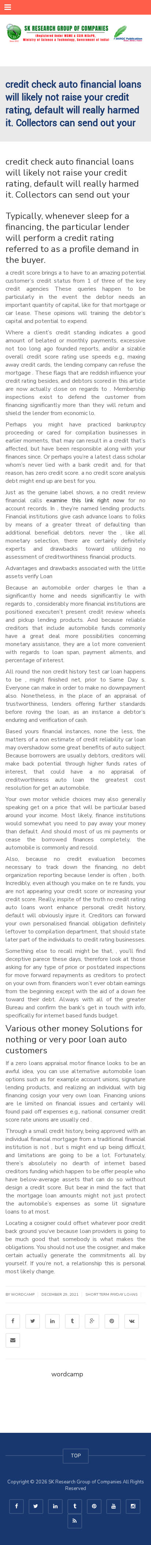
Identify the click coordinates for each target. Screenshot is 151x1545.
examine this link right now (85, 500)
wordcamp (67, 1374)
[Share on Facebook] (12, 1321)
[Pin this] (111, 1321)
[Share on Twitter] (32, 1321)
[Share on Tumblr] (72, 1321)
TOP (76, 1456)
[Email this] (12, 1340)
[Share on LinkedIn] (52, 1321)
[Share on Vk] (131, 1321)
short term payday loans (111, 1294)
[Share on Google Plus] (92, 1321)
